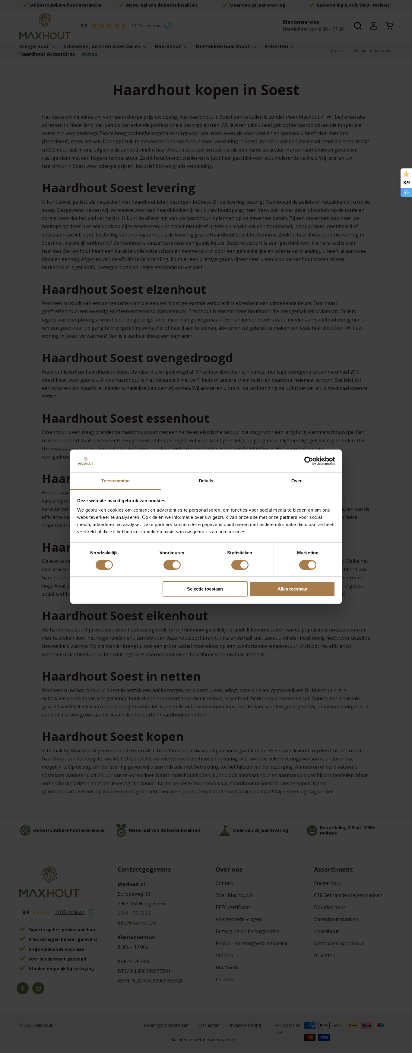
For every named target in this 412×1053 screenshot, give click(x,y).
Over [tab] (296, 480)
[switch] (172, 565)
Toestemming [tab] (115, 480)
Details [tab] (206, 480)
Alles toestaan (292, 588)
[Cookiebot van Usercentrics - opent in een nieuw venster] (308, 460)
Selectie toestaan (205, 588)
